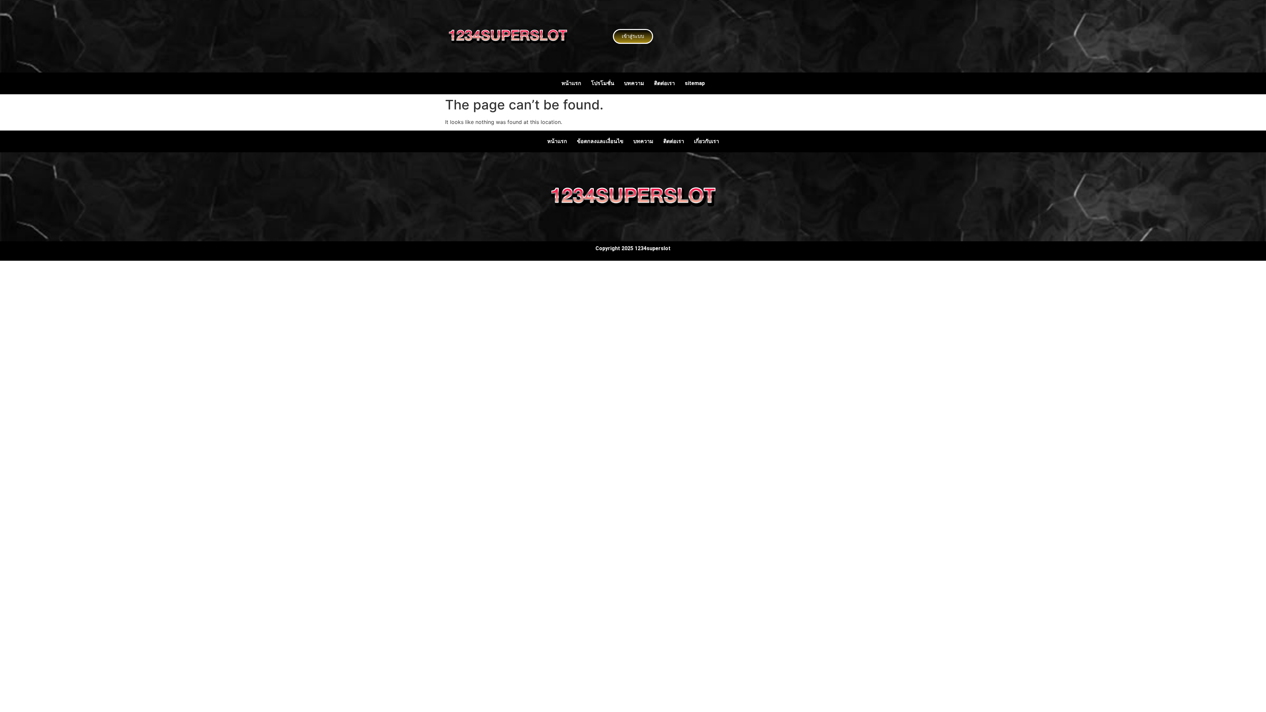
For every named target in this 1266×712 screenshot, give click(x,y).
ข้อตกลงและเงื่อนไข (600, 141)
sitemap (695, 83)
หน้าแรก (571, 83)
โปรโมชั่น (602, 83)
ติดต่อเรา (664, 83)
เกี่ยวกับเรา (706, 141)
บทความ (634, 83)
